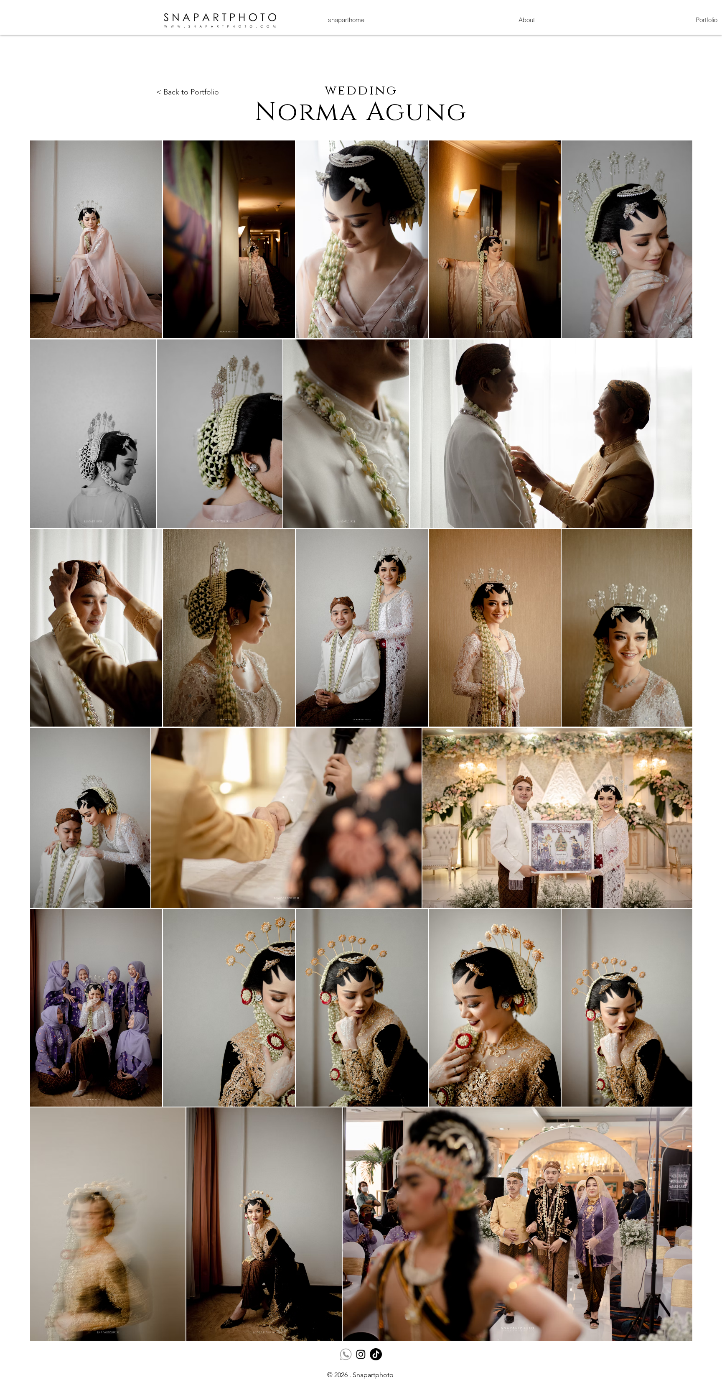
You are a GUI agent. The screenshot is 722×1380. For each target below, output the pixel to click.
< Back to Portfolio (187, 92)
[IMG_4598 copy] (346, 1354)
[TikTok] (376, 1354)
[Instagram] (361, 1354)
